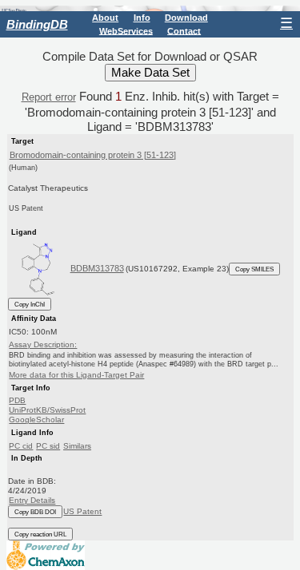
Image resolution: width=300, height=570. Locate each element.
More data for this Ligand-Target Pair (76, 374)
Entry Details (32, 500)
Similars (77, 445)
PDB (17, 400)
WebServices (126, 30)
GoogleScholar (36, 419)
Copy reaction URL (40, 534)
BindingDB (37, 24)
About (105, 17)
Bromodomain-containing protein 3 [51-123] (93, 155)
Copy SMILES (254, 269)
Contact (184, 30)
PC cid (21, 445)
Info (142, 17)
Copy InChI (29, 304)
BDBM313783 (97, 268)
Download (186, 17)
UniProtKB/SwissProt (47, 410)
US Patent (82, 511)
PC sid (48, 445)
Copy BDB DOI (35, 512)
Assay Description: (43, 344)
